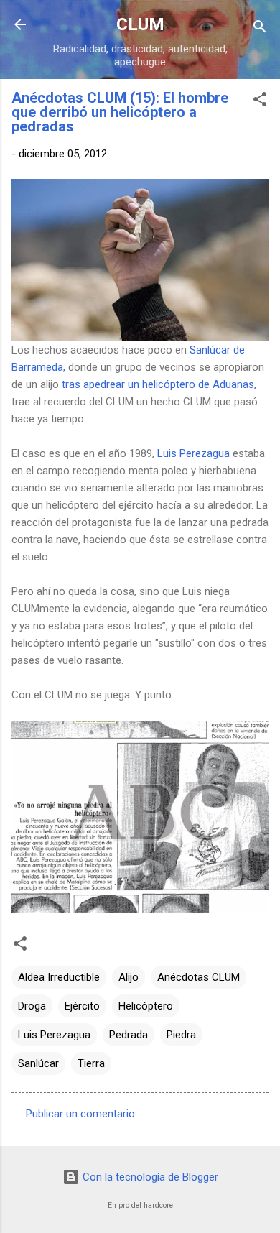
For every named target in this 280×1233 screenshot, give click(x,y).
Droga (32, 1005)
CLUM (140, 24)
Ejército (82, 1005)
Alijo (128, 977)
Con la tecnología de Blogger (149, 1176)
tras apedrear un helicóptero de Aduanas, (159, 384)
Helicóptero (145, 1005)
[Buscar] (260, 29)
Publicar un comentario (80, 1113)
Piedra (181, 1034)
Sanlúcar (38, 1063)
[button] (260, 102)
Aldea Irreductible (59, 977)
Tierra (91, 1063)
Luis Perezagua (193, 453)
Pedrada (128, 1034)
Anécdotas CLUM (198, 977)
